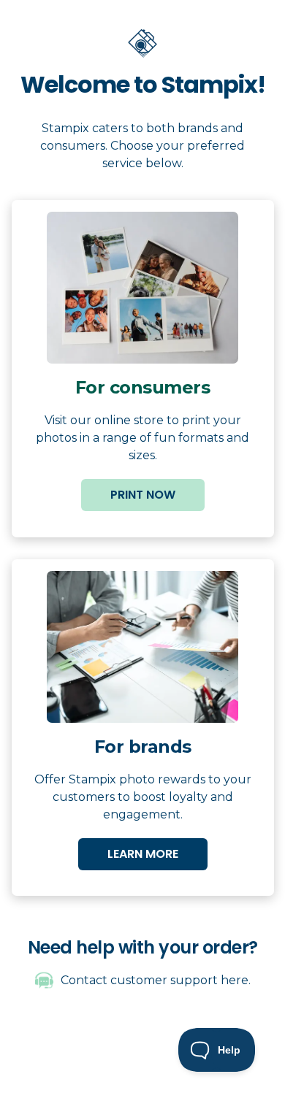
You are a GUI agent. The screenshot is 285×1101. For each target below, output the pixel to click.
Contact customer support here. (156, 980)
